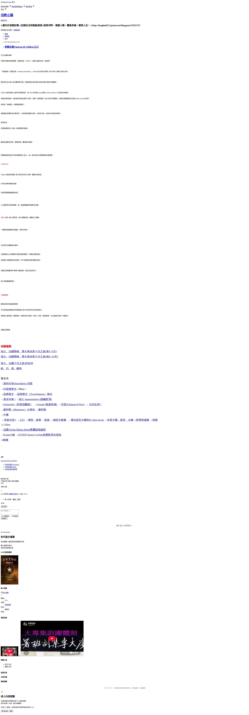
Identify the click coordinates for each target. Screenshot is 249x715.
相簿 (6, 34)
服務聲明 (143, 688)
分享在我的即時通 (11, 469)
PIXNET (110, 688)
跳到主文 (4, 20)
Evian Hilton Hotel (24, 429)
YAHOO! (14, 461)
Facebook (4, 461)
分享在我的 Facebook (12, 464)
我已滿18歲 (5, 711)
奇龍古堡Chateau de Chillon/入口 (22, 47)
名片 (6, 38)
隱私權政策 (135, 688)
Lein (2, 483)
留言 (15, 494)
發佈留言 (4, 518)
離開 (11, 711)
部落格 (7, 36)
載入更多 (4, 506)
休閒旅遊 (17, 30)
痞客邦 (11, 494)
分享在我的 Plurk (10, 467)
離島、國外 (17, 499)
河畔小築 (7, 15)
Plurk (9, 461)
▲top (2, 503)
